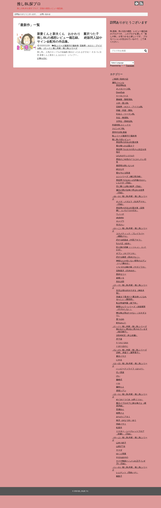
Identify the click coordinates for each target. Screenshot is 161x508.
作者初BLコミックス (121, 125)
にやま (119, 360)
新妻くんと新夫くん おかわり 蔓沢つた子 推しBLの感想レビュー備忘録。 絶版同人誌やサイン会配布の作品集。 (69, 37)
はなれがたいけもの (125, 156)
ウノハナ (120, 214)
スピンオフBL (118, 129)
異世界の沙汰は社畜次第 (127, 142)
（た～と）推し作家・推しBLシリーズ (60, 48)
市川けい (120, 225)
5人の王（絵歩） (123, 243)
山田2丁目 (120, 446)
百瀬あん (120, 409)
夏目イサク (121, 356)
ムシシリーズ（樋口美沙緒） (129, 176)
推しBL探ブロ (29, 4)
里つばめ (120, 319)
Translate (130, 66)
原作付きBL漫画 (119, 132)
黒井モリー (121, 274)
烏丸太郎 (120, 281)
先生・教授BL (122, 118)
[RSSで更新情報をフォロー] (141, 3)
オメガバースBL (123, 89)
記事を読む (42, 58)
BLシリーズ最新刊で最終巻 (66, 46)
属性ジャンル (118, 83)
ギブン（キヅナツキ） (126, 253)
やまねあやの (122, 457)
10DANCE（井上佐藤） (127, 335)
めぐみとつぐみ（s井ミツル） (129, 399)
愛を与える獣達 (123, 173)
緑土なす (120, 169)
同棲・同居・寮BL (124, 110)
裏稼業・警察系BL (124, 99)
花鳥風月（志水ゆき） (126, 271)
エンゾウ (120, 221)
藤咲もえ (120, 387)
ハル (118, 383)
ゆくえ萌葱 (121, 454)
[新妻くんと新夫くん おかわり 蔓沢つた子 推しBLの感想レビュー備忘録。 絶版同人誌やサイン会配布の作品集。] (26, 41)
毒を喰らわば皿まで (125, 146)
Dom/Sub (120, 92)
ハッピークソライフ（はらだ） (130, 369)
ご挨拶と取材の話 (120, 79)
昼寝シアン (121, 391)
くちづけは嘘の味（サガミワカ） (131, 267)
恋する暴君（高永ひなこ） (128, 257)
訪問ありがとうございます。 (26, 14)
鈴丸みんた (121, 323)
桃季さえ (120, 413)
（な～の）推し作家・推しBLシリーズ (129, 350)
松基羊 (119, 428)
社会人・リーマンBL (125, 114)
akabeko (120, 218)
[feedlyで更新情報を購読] (136, 3)
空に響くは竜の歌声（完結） (129, 186)
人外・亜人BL (122, 103)
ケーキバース (122, 96)
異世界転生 (121, 85)
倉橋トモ (120, 278)
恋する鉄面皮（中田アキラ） (129, 240)
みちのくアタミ (123, 417)
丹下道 (119, 339)
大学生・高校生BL (124, 121)
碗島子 (119, 476)
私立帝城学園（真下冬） (127, 303)
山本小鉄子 (121, 443)
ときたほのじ (122, 346)
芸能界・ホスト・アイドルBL (129, 107)
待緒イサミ (121, 424)
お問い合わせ (45, 14)
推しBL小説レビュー (121, 139)
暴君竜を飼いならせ (125, 166)
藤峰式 (119, 380)
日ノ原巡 (120, 372)
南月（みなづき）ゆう (126, 420)
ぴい (118, 376)
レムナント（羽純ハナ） (127, 472)
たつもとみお (122, 343)
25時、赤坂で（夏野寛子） (128, 353)
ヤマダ (119, 450)
